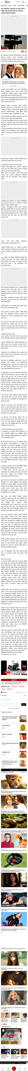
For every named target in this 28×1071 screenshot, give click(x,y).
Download (4, 48)
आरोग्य (14, 5)
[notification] (25, 2)
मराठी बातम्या (9, 689)
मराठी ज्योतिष (21, 5)
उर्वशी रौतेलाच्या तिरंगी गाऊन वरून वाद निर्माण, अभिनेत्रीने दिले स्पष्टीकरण (5, 1057)
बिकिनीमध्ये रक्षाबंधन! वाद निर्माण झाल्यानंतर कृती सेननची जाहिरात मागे (15, 1057)
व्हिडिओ (5, 1024)
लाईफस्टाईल (21, 686)
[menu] (2, 2)
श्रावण (10, 5)
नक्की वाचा (5, 1011)
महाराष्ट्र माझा (4, 5)
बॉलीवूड (3, 689)
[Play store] (23, 2)
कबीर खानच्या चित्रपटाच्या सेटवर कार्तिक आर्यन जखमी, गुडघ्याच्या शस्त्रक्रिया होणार (5, 1020)
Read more (7, 672)
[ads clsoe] (27, 1063)
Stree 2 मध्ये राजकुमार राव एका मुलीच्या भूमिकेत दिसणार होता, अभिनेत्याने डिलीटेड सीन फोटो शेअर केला (14, 682)
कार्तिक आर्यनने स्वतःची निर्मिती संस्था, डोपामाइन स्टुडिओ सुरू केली (14, 1020)
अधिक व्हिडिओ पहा (6, 1027)
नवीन (4, 1047)
